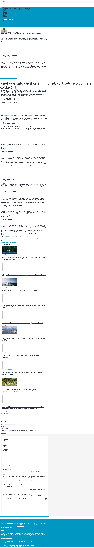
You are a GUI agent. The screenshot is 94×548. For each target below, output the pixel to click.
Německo (29, 524)
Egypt (25, 523)
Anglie (1, 78)
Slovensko (6, 439)
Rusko (6, 526)
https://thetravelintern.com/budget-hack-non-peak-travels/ (17, 236)
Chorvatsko (16, 523)
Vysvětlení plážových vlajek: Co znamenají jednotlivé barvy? (22, 323)
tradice (15, 526)
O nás (4, 1)
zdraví (36, 526)
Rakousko (6, 446)
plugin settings (37, 517)
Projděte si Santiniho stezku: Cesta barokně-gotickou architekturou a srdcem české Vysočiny (20, 390)
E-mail (3, 426)
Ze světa (4, 272)
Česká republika (5, 352)
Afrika (2, 523)
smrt (11, 526)
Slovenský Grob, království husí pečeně (27, 480)
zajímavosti (32, 526)
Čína (44, 526)
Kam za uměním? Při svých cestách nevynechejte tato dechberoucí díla (19, 541)
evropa (29, 523)
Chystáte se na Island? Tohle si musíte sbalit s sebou (16, 546)
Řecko (5, 287)
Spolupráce (4, 254)
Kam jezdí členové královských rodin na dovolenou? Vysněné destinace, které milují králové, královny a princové (23, 408)
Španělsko (4, 335)
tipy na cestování (12, 242)
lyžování (11, 524)
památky (33, 524)
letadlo (6, 524)
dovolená (20, 523)
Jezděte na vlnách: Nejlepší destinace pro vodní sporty (21, 290)
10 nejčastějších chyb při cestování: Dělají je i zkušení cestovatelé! (18, 544)
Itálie (3, 287)
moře (20, 524)
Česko (5, 437)
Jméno (3, 424)
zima (38, 526)
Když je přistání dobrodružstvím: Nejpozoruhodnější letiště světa (24, 275)
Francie (5, 441)
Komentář (3, 421)
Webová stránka (4, 428)
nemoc (23, 524)
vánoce (28, 526)
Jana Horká (15, 32)
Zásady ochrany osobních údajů (10, 5)
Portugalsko (39, 524)
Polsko (35, 524)
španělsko (9, 527)
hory (40, 523)
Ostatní (4, 2)
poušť (42, 524)
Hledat (10, 465)
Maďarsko (6, 444)
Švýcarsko (6, 527)
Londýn (7, 242)
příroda (45, 524)
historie (37, 523)
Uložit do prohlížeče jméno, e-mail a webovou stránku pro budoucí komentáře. (19, 430)
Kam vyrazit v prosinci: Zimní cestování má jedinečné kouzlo (17, 542)
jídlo (3, 524)
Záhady (5, 450)
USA (25, 526)
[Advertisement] (24, 48)
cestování (3, 242)
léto (13, 524)
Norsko (25, 524)
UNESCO (20, 526)
